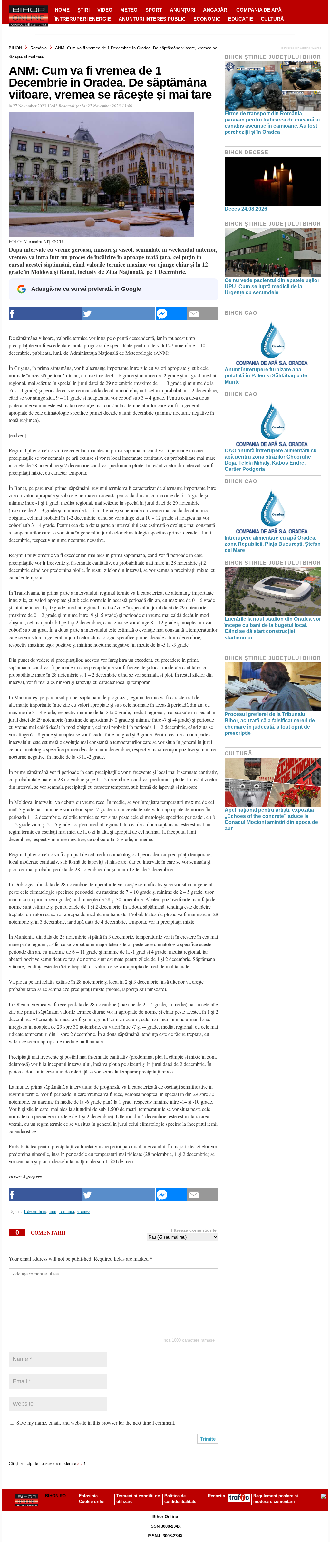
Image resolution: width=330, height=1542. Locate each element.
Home (62, 10)
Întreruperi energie (83, 19)
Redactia (216, 1496)
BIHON (15, 48)
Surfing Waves (310, 47)
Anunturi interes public (152, 19)
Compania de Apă (259, 10)
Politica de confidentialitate (180, 1499)
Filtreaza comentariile (194, 1230)
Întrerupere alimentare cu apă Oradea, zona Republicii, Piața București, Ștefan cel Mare (273, 544)
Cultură (272, 19)
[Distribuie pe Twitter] (118, 313)
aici (80, 1463)
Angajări (215, 10)
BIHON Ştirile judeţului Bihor (273, 57)
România (38, 48)
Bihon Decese (246, 152)
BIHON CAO (241, 313)
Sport (153, 10)
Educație (240, 19)
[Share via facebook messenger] (171, 313)
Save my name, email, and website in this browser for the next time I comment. (95, 1422)
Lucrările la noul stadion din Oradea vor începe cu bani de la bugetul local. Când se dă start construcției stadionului (273, 628)
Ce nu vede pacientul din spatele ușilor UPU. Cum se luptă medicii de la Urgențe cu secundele (272, 286)
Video (104, 10)
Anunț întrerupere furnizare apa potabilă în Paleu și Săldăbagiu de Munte (266, 376)
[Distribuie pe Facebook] (45, 313)
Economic (206, 19)
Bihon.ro (55, 1496)
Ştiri (83, 10)
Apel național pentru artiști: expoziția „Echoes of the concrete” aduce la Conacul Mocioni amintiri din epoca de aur (271, 819)
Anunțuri (182, 10)
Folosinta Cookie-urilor (92, 1499)
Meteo (129, 10)
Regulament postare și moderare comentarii (275, 1499)
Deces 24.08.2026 (246, 209)
